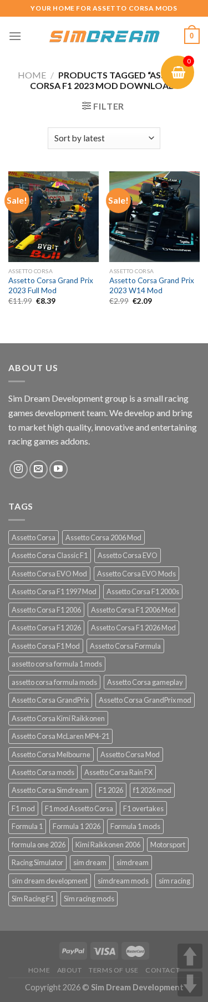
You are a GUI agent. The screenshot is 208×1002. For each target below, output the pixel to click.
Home (32, 75)
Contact (162, 970)
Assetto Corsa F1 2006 (46, 609)
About (69, 970)
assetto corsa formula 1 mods (57, 663)
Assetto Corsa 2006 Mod (103, 537)
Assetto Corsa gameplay (145, 682)
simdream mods (123, 880)
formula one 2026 (38, 844)
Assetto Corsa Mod (130, 754)
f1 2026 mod (152, 790)
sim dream (89, 862)
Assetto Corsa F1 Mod (46, 645)
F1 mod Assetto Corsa (79, 808)
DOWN (189, 983)
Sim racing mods (89, 898)
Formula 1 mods (135, 826)
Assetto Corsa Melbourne (51, 754)
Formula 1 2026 (76, 826)
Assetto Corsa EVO (128, 555)
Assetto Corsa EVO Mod (49, 573)
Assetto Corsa (33, 537)
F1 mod (23, 808)
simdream (132, 862)
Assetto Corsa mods (43, 772)
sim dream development (50, 880)
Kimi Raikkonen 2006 (107, 844)
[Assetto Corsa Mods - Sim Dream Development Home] (104, 36)
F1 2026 (111, 790)
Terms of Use (113, 970)
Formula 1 (27, 826)
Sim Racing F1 (33, 898)
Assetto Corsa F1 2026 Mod (133, 627)
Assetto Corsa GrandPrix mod (145, 699)
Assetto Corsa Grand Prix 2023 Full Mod (50, 285)
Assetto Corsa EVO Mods (136, 573)
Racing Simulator (37, 862)
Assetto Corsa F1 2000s (142, 591)
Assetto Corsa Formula (125, 645)
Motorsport (167, 844)
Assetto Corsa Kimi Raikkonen (58, 718)
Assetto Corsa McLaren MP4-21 (60, 736)
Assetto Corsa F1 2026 (46, 627)
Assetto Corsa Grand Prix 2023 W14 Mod (151, 285)
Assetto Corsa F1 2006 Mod (133, 609)
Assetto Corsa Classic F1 (50, 555)
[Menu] (15, 36)
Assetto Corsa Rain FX (118, 772)
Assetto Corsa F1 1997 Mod (54, 591)
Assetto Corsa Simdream (50, 790)
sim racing (174, 880)
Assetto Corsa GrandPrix (50, 699)
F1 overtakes (143, 808)
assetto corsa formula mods (54, 682)
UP (189, 956)
